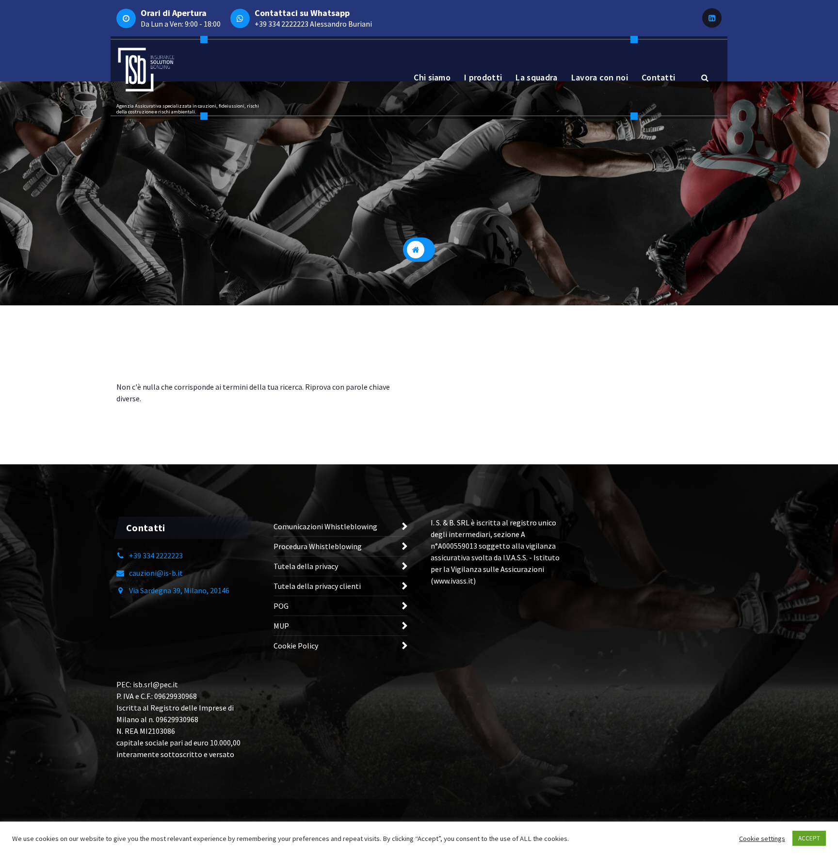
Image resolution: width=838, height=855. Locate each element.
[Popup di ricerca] (704, 77)
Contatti (658, 77)
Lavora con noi (599, 77)
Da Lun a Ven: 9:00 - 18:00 (181, 24)
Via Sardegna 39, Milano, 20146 (179, 590)
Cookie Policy (296, 645)
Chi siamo (432, 77)
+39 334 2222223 (281, 24)
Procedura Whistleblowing (318, 546)
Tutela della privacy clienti (317, 586)
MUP (281, 626)
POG (281, 606)
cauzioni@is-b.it (156, 573)
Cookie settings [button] (762, 838)
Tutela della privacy (306, 566)
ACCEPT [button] (809, 838)
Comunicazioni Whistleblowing (325, 526)
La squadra (536, 77)
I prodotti (483, 77)
